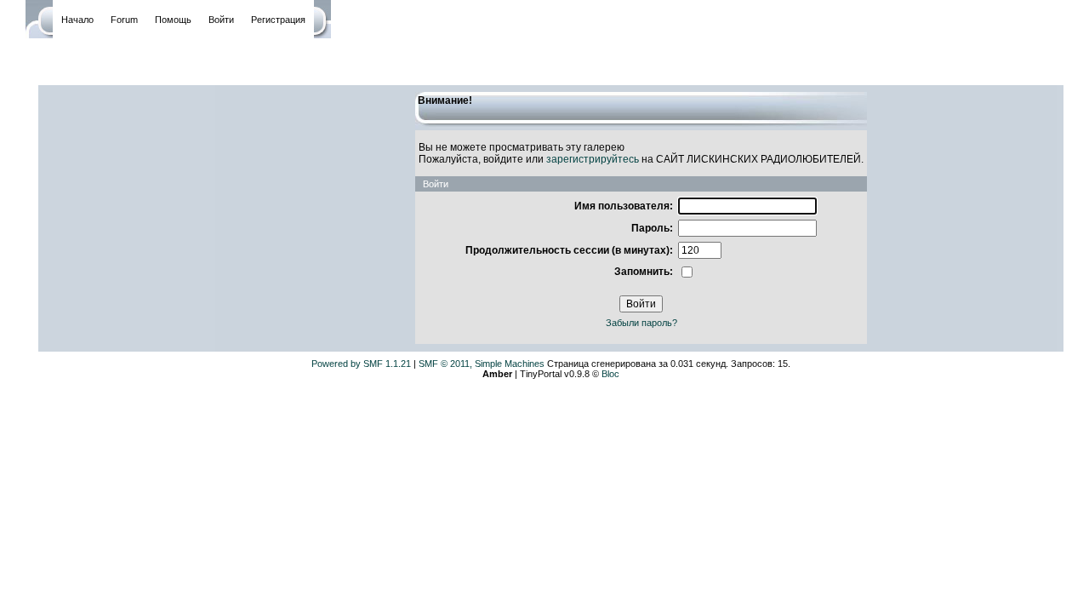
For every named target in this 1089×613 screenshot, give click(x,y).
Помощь (173, 19)
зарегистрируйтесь (592, 159)
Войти (221, 19)
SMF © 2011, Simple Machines (481, 363)
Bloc (610, 374)
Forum (124, 19)
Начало (77, 19)
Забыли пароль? (641, 323)
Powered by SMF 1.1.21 (361, 363)
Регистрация (278, 19)
